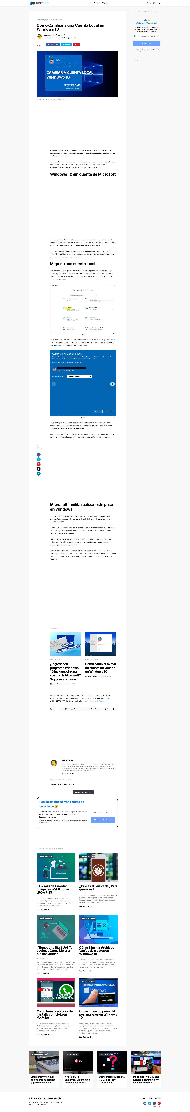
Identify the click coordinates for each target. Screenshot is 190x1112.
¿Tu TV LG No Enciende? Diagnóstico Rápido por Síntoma (77, 1079)
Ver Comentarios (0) (83, 792)
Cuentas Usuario (56, 784)
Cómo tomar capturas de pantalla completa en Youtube (55, 1014)
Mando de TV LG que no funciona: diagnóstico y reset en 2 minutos (146, 1079)
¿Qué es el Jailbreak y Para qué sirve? (98, 887)
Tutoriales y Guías (43, 20)
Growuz (44, 1104)
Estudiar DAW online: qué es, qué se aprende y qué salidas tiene (43, 1079)
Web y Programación (39, 1054)
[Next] (112, 309)
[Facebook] (147, 3)
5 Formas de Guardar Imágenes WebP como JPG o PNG (53, 889)
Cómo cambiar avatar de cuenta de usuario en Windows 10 (100, 667)
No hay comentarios (71, 38)
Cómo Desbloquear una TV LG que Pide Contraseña (112, 1079)
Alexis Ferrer (48, 35)
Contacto (158, 1098)
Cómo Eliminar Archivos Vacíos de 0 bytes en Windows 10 (96, 951)
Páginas (105, 3)
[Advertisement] (83, 126)
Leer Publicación (43, 910)
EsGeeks (150, 1098)
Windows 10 (69, 784)
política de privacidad (68, 820)
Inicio (90, 3)
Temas (96, 3)
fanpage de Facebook (98, 701)
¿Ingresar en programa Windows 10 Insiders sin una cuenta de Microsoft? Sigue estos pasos (65, 671)
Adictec (142, 1098)
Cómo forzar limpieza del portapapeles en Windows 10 (98, 1014)
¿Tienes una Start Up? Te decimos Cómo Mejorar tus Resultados (54, 951)
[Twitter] (150, 3)
